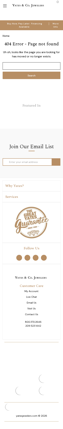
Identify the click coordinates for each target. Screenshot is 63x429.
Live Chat (31, 297)
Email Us (31, 303)
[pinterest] (27, 257)
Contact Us (31, 314)
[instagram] (35, 257)
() (57, 1)
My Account (31, 291)
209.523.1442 (33, 325)
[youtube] (43, 257)
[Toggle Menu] (5, 5)
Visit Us (31, 308)
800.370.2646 (33, 321)
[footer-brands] (31, 222)
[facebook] (19, 257)
